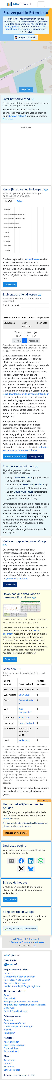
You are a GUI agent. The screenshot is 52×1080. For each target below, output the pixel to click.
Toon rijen (26, 335)
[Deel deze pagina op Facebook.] (21, 861)
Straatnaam (10, 317)
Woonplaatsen (22, 979)
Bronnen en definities (15, 1023)
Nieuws (7, 1029)
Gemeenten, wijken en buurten (19, 976)
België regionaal (32, 986)
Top (34, 945)
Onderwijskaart (12, 1048)
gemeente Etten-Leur (16, 578)
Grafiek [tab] (9, 201)
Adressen (8, 973)
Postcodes (9, 979)
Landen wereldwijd (13, 986)
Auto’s (7, 995)
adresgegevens (11, 26)
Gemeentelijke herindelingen (18, 1026)
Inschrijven (10, 899)
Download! (10, 659)
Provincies (9, 983)
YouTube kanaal (12, 1069)
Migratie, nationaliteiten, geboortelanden (25, 1004)
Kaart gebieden (11, 1041)
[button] (33, 99)
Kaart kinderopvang (14, 1044)
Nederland (24, 740)
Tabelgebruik (35, 456)
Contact (8, 1063)
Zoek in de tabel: (11, 305)
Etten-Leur (8, 119)
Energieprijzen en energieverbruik (21, 1001)
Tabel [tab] (19, 201)
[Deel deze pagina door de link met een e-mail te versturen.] (11, 861)
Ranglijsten (9, 1032)
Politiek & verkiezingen (15, 1011)
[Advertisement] (26, 157)
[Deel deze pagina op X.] (21, 869)
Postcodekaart (11, 1051)
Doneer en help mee (16, 832)
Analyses (8, 1020)
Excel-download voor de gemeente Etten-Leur (26, 393)
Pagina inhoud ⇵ (27, 37)
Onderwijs (9, 1007)
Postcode (27, 317)
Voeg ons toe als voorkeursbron (22, 928)
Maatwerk (9, 1066)
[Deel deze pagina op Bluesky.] (31, 869)
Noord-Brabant (26, 723)
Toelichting (10, 284)
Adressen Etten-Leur (15, 456)
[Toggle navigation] (41, 4)
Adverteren (9, 1060)
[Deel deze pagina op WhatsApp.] (40, 861)
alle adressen (33, 259)
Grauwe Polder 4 (17, 115)
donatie (7, 818)
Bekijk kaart (26, 89)
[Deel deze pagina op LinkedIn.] (31, 861)
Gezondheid (10, 998)
